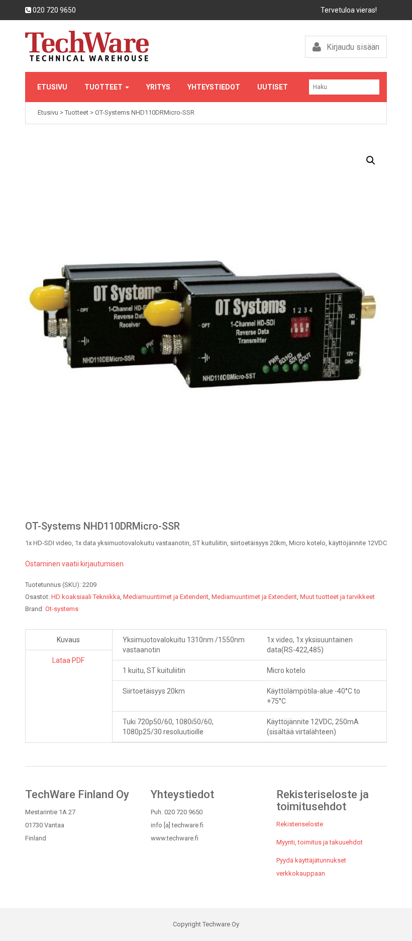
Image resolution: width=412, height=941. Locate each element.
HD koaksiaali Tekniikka (85, 597)
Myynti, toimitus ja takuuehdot (319, 842)
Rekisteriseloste (299, 824)
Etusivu (52, 87)
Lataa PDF (68, 660)
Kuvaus (68, 640)
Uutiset (272, 87)
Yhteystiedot (213, 87)
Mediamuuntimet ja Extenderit (166, 597)
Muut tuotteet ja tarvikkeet (337, 597)
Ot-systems (61, 609)
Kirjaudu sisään (352, 47)
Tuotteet (104, 87)
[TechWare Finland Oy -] (111, 46)
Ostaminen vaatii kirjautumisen (74, 564)
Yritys (158, 87)
